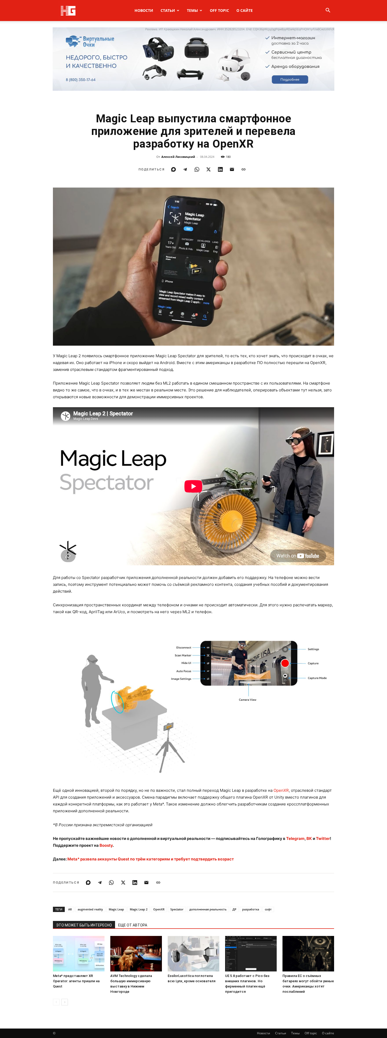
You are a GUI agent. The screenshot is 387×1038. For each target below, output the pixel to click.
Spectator (176, 909)
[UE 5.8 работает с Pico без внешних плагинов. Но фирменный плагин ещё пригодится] (251, 953)
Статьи (168, 10)
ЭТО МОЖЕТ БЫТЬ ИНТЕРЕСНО (84, 925)
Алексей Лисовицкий (178, 157)
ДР (234, 909)
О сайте (244, 10)
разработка (250, 909)
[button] (327, 10)
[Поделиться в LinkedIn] (220, 169)
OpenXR (281, 790)
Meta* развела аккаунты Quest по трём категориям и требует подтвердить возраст (150, 858)
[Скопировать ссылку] (244, 169)
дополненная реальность (208, 909)
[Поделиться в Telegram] (185, 169)
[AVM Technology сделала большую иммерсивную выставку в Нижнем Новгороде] (136, 953)
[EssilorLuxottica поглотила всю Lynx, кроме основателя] (193, 953)
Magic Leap (116, 909)
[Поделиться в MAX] (173, 169)
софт (268, 909)
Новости (144, 10)
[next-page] (64, 1002)
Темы (192, 10)
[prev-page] (56, 1002)
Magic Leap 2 (138, 909)
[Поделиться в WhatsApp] (197, 169)
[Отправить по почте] (232, 169)
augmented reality (90, 909)
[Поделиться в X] (209, 169)
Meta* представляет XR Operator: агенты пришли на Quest (76, 981)
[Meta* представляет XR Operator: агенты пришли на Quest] (79, 953)
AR (70, 909)
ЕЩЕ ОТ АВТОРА (132, 925)
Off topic (219, 10)
